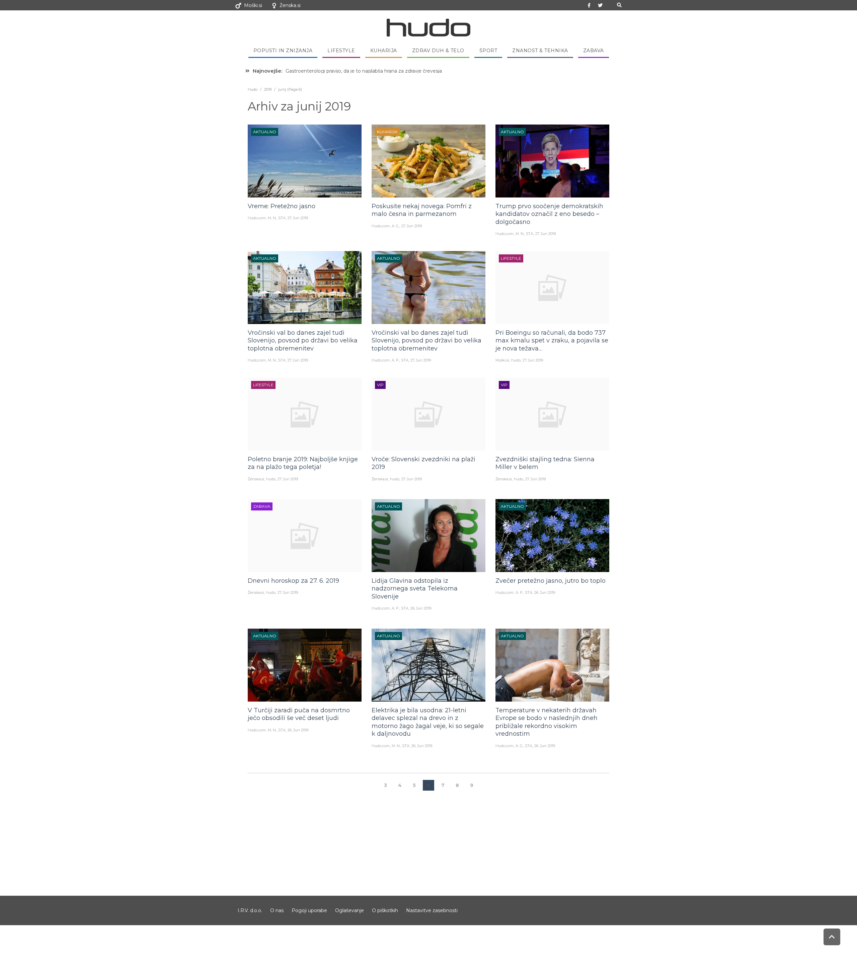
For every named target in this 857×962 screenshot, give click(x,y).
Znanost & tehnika (540, 51)
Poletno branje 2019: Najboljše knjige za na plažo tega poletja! (303, 463)
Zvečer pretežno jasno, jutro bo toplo (550, 580)
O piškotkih (385, 910)
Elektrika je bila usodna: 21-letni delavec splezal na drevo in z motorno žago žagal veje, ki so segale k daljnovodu (428, 722)
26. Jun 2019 (420, 608)
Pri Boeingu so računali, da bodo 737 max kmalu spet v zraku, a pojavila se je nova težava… (551, 340)
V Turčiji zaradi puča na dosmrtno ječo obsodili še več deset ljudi (299, 714)
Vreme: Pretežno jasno (281, 206)
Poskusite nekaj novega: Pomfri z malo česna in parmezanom (422, 210)
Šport (488, 51)
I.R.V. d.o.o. (250, 910)
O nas (277, 910)
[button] (619, 5)
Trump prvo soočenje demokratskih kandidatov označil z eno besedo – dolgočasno (549, 214)
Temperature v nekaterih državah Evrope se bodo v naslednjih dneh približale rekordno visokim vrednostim (546, 722)
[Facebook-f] (589, 5)
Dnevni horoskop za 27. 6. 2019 (293, 580)
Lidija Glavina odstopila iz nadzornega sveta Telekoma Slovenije (415, 588)
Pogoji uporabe (309, 910)
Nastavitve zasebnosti (432, 910)
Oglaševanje (349, 910)
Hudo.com (257, 218)
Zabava (593, 51)
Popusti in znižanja (283, 51)
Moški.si (253, 5)
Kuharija (383, 51)
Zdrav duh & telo (438, 51)
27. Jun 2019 (298, 218)
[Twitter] (600, 5)
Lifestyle (341, 51)
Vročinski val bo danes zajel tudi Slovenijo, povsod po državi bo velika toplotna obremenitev (303, 340)
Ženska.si (290, 5)
